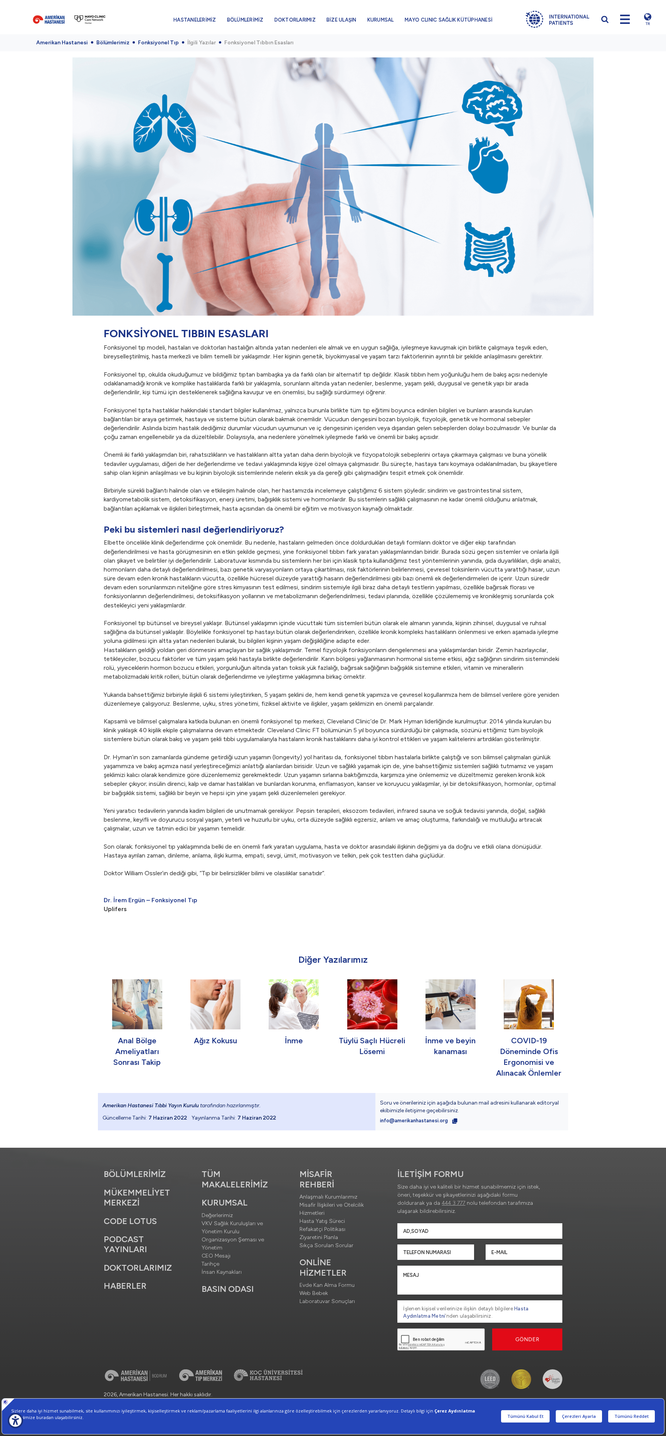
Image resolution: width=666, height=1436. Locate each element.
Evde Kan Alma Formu (327, 1285)
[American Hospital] (48, 19)
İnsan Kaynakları (222, 1272)
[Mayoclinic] (90, 19)
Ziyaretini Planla (318, 1237)
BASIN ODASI (228, 1289)
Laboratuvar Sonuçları (327, 1301)
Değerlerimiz (217, 1215)
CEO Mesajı (216, 1256)
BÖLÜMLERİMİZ (245, 20)
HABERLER (125, 1286)
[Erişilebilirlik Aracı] (15, 1420)
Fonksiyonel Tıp (158, 42)
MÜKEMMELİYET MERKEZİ (137, 1197)
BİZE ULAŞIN (341, 20)
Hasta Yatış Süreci (322, 1221)
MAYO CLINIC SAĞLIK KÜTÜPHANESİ (449, 20)
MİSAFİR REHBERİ (316, 1179)
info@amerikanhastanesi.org (414, 1120)
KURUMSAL (380, 20)
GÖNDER (527, 1339)
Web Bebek (313, 1293)
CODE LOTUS (130, 1221)
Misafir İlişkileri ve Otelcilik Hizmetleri (331, 1209)
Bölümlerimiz (113, 42)
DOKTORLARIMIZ (295, 20)
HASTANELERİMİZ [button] (194, 20)
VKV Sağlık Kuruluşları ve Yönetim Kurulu (232, 1227)
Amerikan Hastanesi (62, 42)
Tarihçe (210, 1264)
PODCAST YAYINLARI (125, 1244)
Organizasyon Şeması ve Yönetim (233, 1243)
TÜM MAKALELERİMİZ (235, 1179)
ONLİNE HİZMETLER (322, 1267)
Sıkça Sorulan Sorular (326, 1245)
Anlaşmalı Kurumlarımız (328, 1197)
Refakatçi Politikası (322, 1229)
